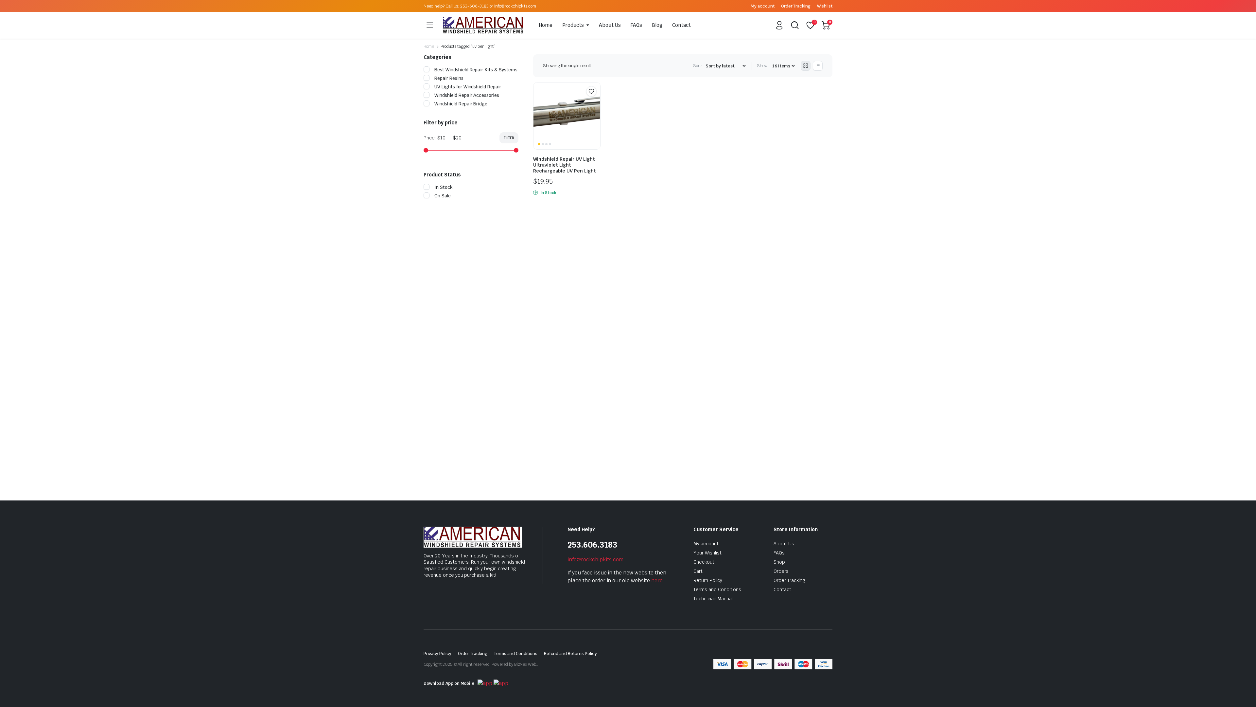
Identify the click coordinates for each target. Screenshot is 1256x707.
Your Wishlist (707, 553)
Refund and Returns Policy (570, 653)
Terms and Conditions (717, 589)
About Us (610, 25)
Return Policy (707, 580)
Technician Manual (713, 599)
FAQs (636, 25)
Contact (681, 25)
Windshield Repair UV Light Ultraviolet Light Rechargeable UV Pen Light (564, 165)
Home (545, 25)
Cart (698, 571)
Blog (657, 25)
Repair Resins (448, 78)
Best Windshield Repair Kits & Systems (475, 70)
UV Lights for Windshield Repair (467, 87)
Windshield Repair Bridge (460, 104)
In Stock (443, 187)
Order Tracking (796, 6)
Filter (509, 138)
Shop (779, 562)
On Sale (442, 196)
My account (763, 6)
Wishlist (824, 6)
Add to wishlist (591, 91)
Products (573, 25)
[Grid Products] (806, 66)
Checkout (703, 562)
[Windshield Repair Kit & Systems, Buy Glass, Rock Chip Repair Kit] (483, 25)
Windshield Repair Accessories (466, 95)
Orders (781, 571)
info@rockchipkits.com (595, 559)
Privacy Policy (437, 653)
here (657, 580)
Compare (594, 104)
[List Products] (818, 66)
